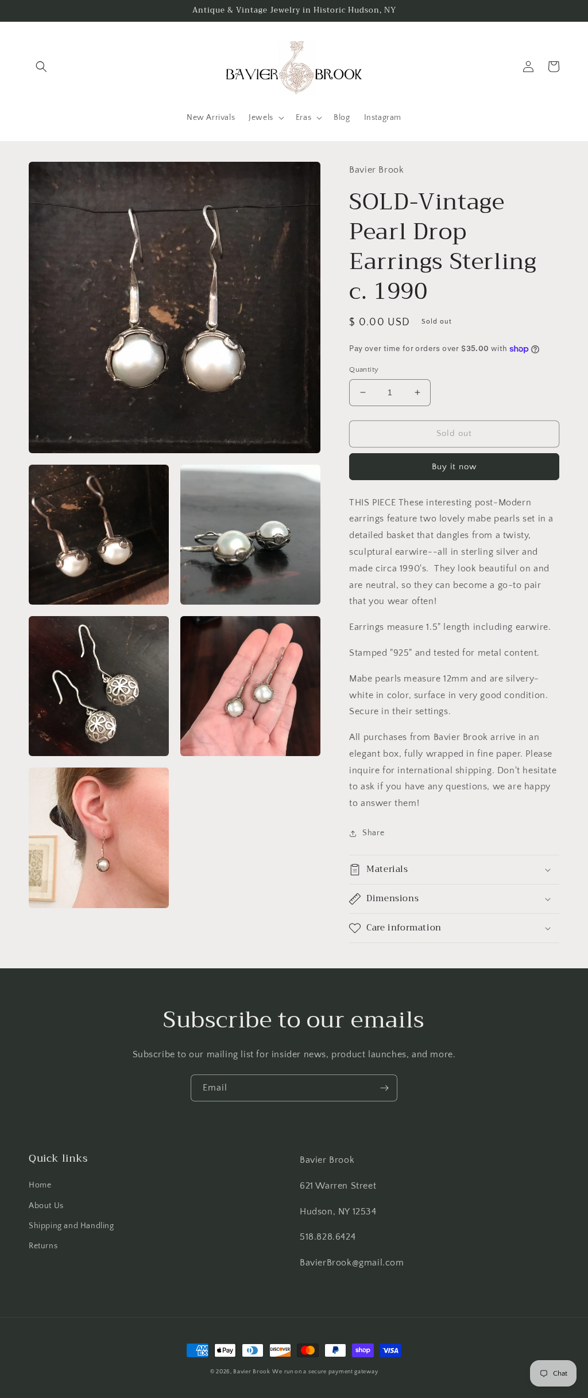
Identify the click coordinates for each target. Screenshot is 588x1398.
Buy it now (454, 467)
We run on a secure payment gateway (325, 1372)
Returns (43, 1246)
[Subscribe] (384, 1087)
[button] (41, 66)
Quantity (363, 369)
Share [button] (373, 833)
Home (40, 1185)
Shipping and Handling (71, 1225)
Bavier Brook (251, 1372)
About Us (46, 1205)
